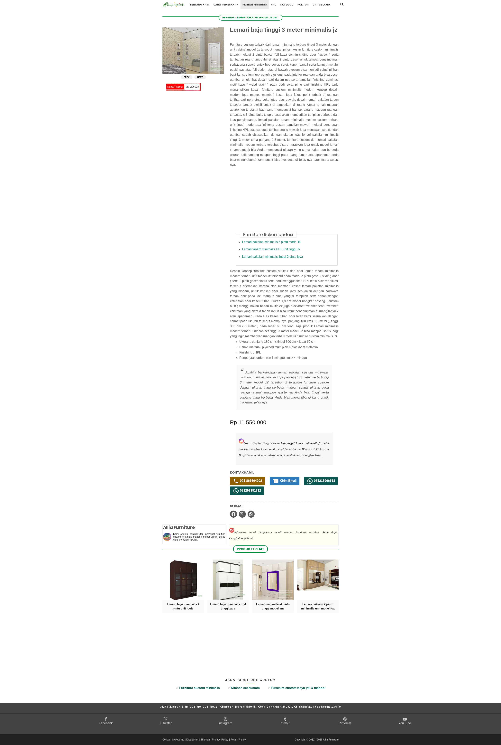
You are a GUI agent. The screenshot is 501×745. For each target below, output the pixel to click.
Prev (186, 77)
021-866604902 (250, 480)
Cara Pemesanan (226, 4)
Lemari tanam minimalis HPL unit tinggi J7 (271, 249)
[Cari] (342, 6)
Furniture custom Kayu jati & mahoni (298, 688)
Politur (303, 4)
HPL (273, 4)
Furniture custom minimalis (199, 688)
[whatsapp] (251, 514)
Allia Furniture (331, 739)
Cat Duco (287, 4)
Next (200, 77)
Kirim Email (287, 480)
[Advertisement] (287, 201)
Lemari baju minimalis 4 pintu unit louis (183, 606)
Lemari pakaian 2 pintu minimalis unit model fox (318, 606)
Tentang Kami (200, 4)
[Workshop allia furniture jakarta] (173, 4)
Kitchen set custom (245, 688)
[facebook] (233, 514)
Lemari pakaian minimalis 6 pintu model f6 (271, 242)
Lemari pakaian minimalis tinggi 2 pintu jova (272, 256)
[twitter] (242, 514)
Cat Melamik (322, 4)
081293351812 (250, 490)
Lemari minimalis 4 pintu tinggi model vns (273, 606)
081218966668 (324, 480)
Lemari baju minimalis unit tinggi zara (228, 606)
